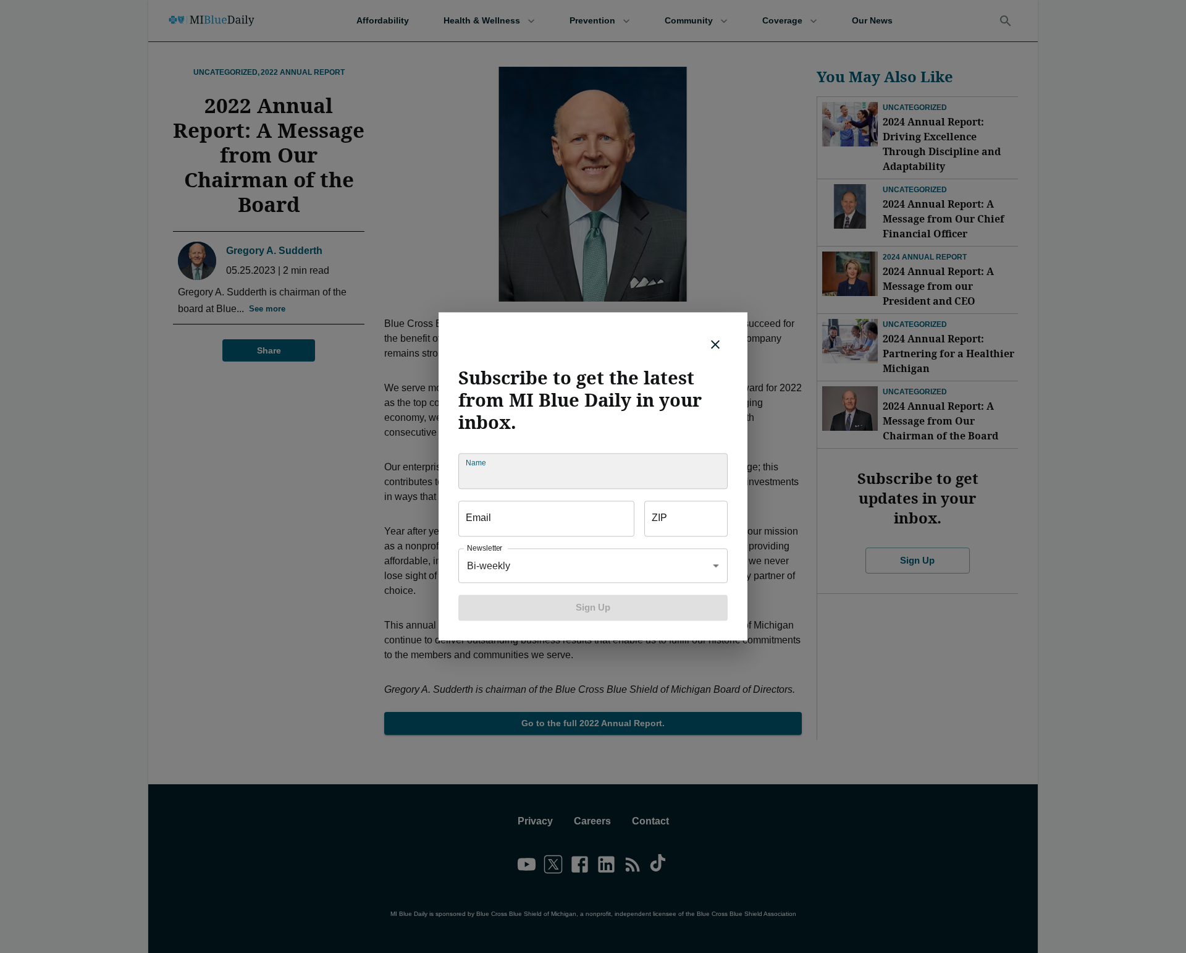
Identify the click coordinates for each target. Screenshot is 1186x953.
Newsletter (484, 548)
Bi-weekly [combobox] (488, 566)
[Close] (715, 344)
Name (476, 463)
